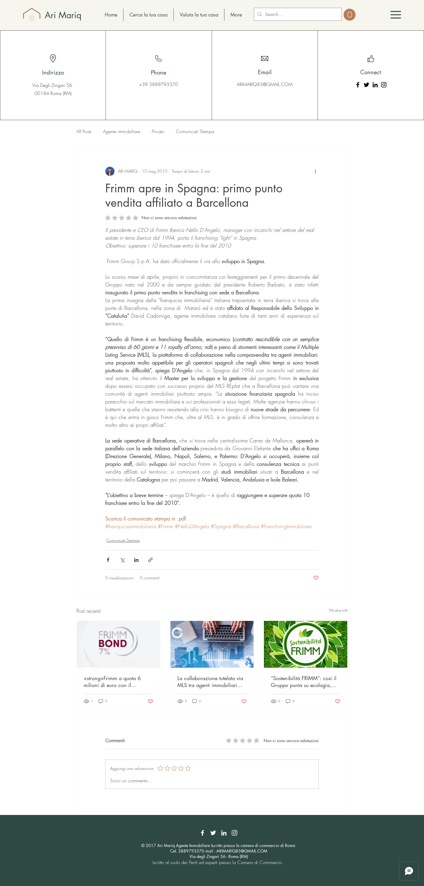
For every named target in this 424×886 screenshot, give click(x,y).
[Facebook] (357, 84)
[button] (396, 14)
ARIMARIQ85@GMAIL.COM (264, 84)
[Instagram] (383, 84)
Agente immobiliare (121, 131)
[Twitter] (366, 84)
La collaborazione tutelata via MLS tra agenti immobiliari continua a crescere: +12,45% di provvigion (211, 681)
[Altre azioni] (315, 171)
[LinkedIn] (375, 84)
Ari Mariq (63, 15)
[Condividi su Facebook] (108, 560)
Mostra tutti (338, 610)
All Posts (83, 131)
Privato (158, 131)
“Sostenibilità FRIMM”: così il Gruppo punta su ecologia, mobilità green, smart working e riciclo (304, 681)
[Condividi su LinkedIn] (136, 560)
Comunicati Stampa (195, 131)
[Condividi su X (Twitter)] (122, 560)
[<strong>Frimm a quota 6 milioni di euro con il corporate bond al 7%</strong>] (118, 644)
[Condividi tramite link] (150, 560)
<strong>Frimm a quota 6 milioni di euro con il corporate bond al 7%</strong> (112, 681)
